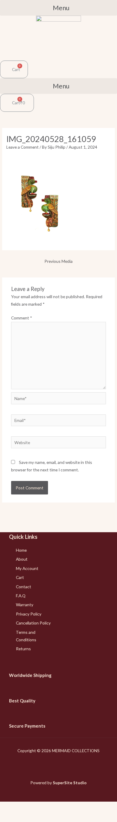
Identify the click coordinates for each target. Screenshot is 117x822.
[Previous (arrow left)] (7, 817)
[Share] (23, 807)
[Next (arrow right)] (23, 817)
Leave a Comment (22, 147)
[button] (58, 8)
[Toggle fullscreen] (39, 807)
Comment (21, 317)
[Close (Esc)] (7, 807)
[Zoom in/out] (55, 807)
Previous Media (58, 261)
